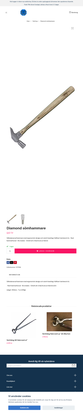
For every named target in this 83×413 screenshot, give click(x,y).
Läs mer (10, 387)
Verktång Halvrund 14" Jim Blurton (56, 334)
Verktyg (35, 21)
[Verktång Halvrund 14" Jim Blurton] (59, 321)
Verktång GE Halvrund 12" (17, 340)
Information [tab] (14, 275)
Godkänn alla (24, 408)
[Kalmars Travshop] (38, 12)
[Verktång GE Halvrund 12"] (24, 325)
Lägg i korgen (46, 251)
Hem (28, 21)
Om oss (9, 375)
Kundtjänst (11, 381)
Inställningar (58, 408)
